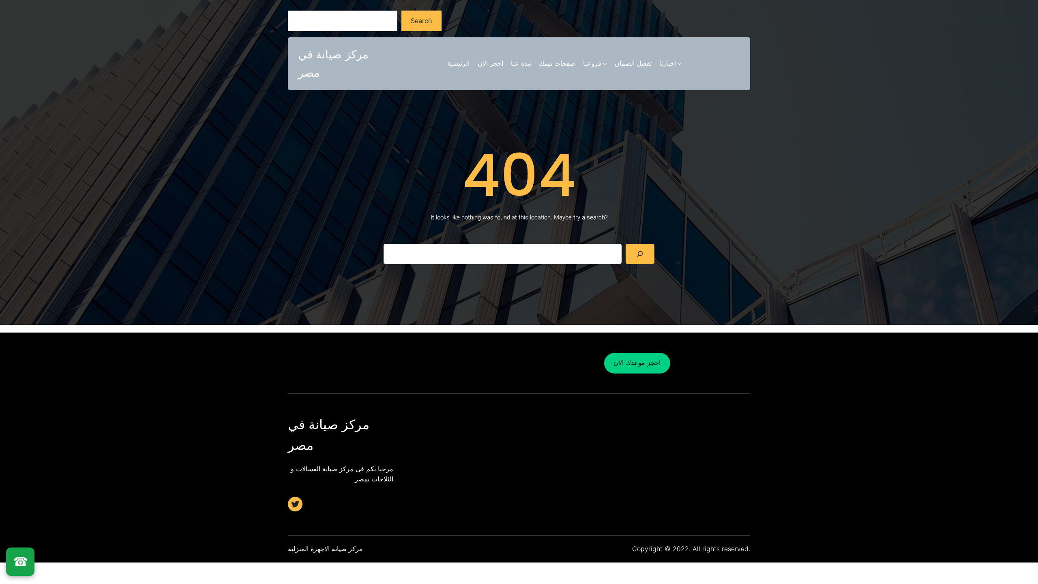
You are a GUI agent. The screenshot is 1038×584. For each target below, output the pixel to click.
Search (421, 21)
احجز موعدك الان (637, 363)
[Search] (640, 254)
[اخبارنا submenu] (680, 64)
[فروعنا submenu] (605, 64)
